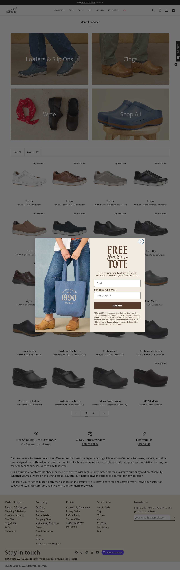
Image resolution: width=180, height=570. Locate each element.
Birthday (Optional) (105, 289)
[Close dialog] (141, 241)
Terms (119, 324)
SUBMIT (117, 305)
